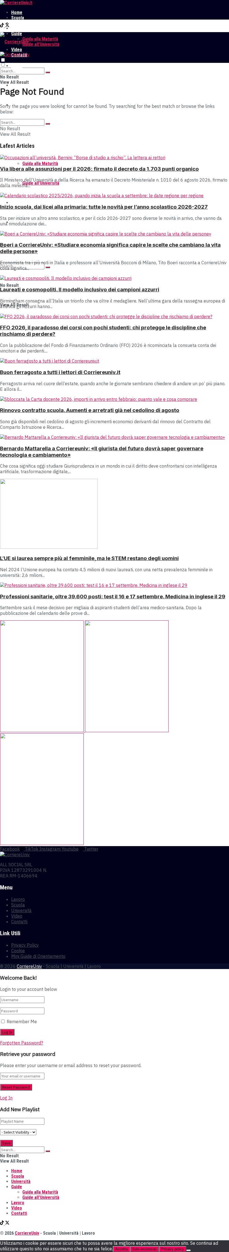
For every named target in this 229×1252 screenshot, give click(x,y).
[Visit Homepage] (16, 2)
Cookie (18, 950)
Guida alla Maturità (40, 39)
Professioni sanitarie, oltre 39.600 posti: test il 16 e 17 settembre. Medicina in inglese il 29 (112, 596)
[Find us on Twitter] (7, 25)
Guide (16, 1186)
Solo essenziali (144, 1249)
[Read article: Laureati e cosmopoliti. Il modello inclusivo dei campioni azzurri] (114, 278)
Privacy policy (172, 1249)
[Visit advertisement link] (42, 730)
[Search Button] (48, 72)
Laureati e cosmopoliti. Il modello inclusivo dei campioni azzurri (79, 289)
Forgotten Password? (21, 1043)
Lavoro (17, 28)
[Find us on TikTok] (2, 25)
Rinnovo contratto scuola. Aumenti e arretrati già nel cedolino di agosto (89, 410)
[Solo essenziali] (188, 1250)
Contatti (19, 921)
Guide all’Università (40, 44)
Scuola (17, 17)
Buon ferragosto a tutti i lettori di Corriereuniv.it (60, 372)
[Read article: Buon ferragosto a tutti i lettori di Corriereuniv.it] (114, 361)
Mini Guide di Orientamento (38, 956)
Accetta (121, 1249)
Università (20, 23)
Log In (6, 1098)
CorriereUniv (29, 966)
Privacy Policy (25, 945)
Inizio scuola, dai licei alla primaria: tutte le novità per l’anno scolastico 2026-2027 (104, 207)
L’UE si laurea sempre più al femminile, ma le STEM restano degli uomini (89, 558)
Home (16, 12)
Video (16, 202)
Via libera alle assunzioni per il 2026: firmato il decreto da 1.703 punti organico (99, 169)
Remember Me (22, 1021)
